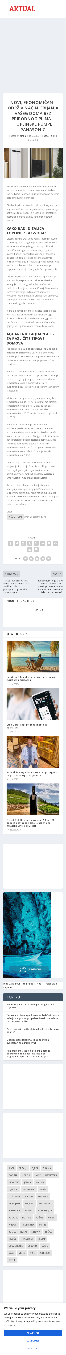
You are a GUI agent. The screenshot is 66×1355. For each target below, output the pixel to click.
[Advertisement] (33, 52)
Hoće (38, 1175)
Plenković (14, 1210)
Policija (13, 1217)
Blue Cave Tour (11, 983)
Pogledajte (45, 1210)
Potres (26, 1217)
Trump (41, 1238)
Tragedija (27, 1238)
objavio (29, 1203)
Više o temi (15, 516)
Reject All (33, 1348)
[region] (33, 1329)
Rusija (12, 1231)
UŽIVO (44, 1245)
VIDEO (22, 1252)
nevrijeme (14, 1203)
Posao (45, 135)
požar (39, 1217)
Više (32, 1252)
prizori (12, 1224)
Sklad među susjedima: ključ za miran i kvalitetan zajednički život (28, 1041)
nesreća (43, 1196)
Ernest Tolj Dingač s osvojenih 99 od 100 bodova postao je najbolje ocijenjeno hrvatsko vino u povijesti (30, 822)
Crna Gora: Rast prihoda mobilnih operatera (27, 726)
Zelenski (44, 1252)
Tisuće (12, 1238)
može (43, 1189)
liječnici (13, 1189)
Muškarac (14, 1196)
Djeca (35, 1168)
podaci (29, 1210)
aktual (23, 135)
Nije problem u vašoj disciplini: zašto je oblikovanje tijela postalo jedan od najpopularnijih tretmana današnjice (28, 1053)
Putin (42, 1224)
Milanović (29, 1189)
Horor (26, 1175)
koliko (40, 1182)
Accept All (33, 1332)
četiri (12, 1259)
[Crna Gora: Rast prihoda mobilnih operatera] (33, 704)
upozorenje (15, 1245)
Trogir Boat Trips (31, 983)
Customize (33, 1340)
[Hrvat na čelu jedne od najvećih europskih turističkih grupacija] (33, 656)
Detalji (23, 1168)
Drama (47, 1168)
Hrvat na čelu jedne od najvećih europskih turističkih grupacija (32, 678)
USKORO (32, 1245)
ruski (23, 1231)
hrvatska (51, 1175)
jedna (27, 1182)
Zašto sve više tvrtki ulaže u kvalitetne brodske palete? (33, 1030)
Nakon (29, 1196)
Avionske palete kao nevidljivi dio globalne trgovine (30, 1006)
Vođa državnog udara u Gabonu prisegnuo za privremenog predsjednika (32, 774)
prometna (28, 1224)
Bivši (11, 1168)
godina (12, 1175)
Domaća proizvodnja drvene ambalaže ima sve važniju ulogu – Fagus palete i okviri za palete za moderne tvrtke (33, 1018)
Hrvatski (13, 1182)
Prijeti (51, 1217)
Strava (35, 1231)
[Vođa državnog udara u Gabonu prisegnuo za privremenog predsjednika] (33, 752)
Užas (11, 1252)
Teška (48, 1231)
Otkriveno (45, 1203)
